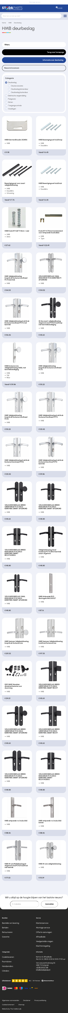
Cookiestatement (8, 1005)
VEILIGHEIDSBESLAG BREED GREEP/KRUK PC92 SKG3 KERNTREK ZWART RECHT (49, 731)
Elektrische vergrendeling (17, 96)
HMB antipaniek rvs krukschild (16, 821)
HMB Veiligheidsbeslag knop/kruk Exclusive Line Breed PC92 (16, 417)
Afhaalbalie (40, 937)
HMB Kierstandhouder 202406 (16, 140)
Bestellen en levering (10, 923)
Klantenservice (42, 923)
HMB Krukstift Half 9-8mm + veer (17, 231)
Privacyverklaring (40, 1000)
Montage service (43, 928)
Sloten (10, 102)
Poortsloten (7, 961)
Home (4, 23)
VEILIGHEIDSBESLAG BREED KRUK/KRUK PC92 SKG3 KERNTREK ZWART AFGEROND (50, 507)
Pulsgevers (12, 99)
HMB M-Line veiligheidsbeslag (50, 864)
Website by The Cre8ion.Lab (11, 1009)
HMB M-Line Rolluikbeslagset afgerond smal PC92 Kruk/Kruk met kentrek (16, 865)
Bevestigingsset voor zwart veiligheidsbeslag (15, 184)
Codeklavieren (8, 957)
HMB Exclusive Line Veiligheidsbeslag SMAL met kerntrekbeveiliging (15, 368)
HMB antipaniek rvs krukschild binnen (50, 821)
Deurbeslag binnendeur (19, 89)
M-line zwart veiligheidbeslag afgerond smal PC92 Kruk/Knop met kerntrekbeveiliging (50, 323)
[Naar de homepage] (17, 8)
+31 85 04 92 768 (42, 967)
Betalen (5, 928)
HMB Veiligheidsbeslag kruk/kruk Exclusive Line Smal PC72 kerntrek (51, 462)
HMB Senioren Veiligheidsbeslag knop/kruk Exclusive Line (17, 642)
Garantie (5, 937)
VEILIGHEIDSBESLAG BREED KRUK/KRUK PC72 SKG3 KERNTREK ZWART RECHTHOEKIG (49, 776)
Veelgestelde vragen (44, 941)
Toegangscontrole (15, 106)
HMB (9, 23)
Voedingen (12, 109)
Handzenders (7, 966)
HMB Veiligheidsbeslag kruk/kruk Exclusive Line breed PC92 (17, 461)
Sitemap (21, 1005)
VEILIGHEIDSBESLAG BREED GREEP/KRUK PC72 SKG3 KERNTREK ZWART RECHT (49, 686)
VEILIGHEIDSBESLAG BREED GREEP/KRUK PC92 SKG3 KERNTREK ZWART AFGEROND (16, 731)
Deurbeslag (17, 23)
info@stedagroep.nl (43, 970)
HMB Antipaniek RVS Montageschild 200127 (47, 597)
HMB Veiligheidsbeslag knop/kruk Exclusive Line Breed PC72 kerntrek (16, 278)
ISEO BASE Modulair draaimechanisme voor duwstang (13, 686)
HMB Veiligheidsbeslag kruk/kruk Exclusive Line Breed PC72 (51, 416)
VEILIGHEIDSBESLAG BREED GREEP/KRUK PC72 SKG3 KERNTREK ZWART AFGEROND (16, 507)
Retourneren (7, 932)
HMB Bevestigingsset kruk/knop (50, 140)
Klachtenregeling (43, 946)
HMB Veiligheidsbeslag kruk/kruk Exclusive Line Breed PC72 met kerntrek (17, 323)
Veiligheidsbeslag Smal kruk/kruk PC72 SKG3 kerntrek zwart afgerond (50, 551)
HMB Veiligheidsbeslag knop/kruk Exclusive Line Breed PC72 (50, 368)
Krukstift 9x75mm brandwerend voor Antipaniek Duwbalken (51, 232)
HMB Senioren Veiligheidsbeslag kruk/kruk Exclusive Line (51, 642)
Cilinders (5, 971)
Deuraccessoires (17, 86)
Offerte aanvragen (44, 932)
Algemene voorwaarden (10, 1000)
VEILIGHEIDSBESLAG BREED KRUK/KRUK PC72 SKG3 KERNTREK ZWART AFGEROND (16, 776)
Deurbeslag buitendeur (19, 92)
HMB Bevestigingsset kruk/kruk (50, 183)
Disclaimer (26, 1000)
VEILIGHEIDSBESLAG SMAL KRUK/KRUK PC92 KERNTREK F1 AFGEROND (50, 278)
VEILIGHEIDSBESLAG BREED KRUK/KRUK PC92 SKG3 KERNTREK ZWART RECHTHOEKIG (15, 552)
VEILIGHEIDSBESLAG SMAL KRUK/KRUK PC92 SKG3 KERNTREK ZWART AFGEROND (16, 598)
